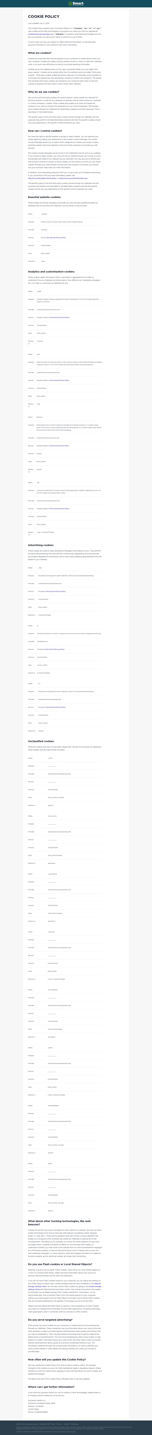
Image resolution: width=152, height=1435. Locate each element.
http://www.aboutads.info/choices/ (42, 178)
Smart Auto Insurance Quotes (27, 1424)
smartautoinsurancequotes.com (40, 34)
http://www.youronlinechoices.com (73, 178)
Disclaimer (75, 1424)
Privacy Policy (54, 1431)
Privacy (59, 1424)
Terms (53, 1424)
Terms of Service (66, 1431)
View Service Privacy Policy (56, 237)
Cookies (66, 1424)
